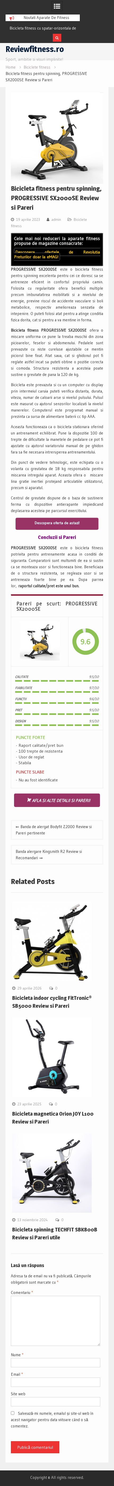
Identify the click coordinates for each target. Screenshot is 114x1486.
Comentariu (22, 1292)
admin (56, 219)
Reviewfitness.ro (35, 49)
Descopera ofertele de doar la (57, 254)
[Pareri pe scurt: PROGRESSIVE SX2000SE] (40, 641)
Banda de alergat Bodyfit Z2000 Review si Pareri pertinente (54, 829)
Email (17, 1374)
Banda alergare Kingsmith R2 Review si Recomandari (49, 854)
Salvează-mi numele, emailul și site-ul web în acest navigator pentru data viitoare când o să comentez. (52, 1419)
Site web (18, 1393)
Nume (17, 1354)
